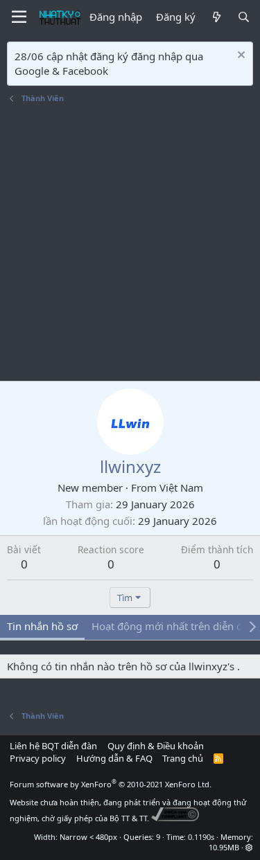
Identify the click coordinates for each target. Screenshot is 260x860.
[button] (249, 847)
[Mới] (215, 17)
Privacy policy (38, 758)
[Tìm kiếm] (243, 17)
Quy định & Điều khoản (155, 746)
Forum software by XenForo (110, 784)
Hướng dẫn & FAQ (114, 758)
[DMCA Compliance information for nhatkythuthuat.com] (175, 818)
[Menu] (19, 17)
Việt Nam (181, 487)
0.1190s (201, 837)
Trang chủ (182, 758)
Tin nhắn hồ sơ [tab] (42, 626)
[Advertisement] (130, 244)
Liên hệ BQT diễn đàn (53, 746)
